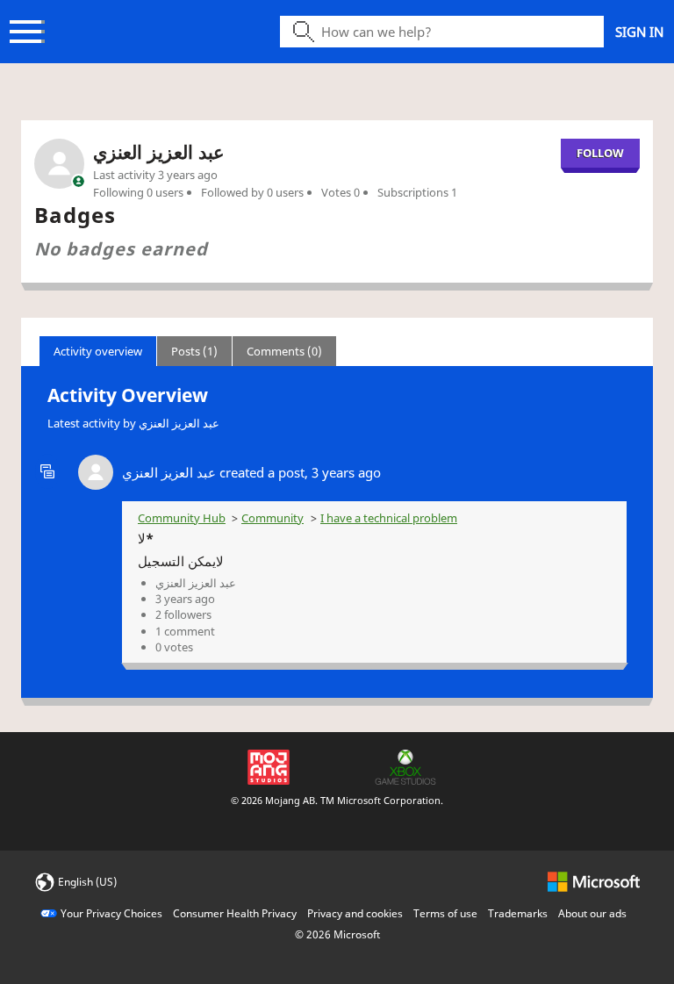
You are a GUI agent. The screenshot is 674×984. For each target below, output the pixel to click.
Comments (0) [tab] (284, 351)
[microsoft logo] (594, 880)
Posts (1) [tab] (194, 351)
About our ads (592, 913)
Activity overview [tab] (98, 351)
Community (272, 518)
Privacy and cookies (355, 913)
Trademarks (518, 913)
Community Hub (182, 518)
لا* (146, 538)
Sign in (639, 31)
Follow (600, 153)
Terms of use (445, 913)
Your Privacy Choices (111, 913)
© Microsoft (337, 934)
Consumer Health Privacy (235, 913)
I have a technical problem (388, 518)
